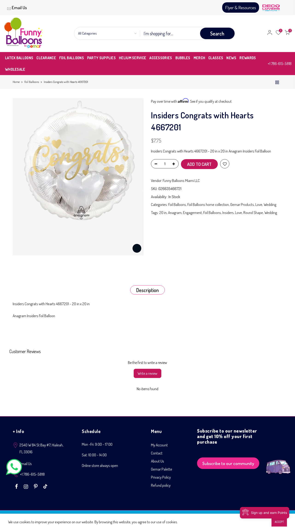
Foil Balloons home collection (208, 204)
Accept (279, 522)
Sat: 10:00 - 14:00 (94, 454)
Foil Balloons (31, 82)
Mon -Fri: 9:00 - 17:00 (97, 444)
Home (16, 82)
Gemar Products (242, 204)
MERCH (199, 58)
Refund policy (161, 485)
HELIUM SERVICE (132, 58)
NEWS (231, 58)
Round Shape (253, 212)
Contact (156, 453)
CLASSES (215, 58)
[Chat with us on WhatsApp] (14, 468)
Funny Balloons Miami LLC (181, 180)
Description (147, 290)
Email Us (19, 7)
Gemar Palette (161, 469)
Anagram (175, 212)
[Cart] (287, 33)
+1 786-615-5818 (280, 63)
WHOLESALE (15, 69)
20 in (163, 212)
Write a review (147, 373)
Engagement (192, 212)
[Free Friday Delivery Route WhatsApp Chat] (278, 463)
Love (258, 204)
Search (217, 33)
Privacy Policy (161, 477)
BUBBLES (182, 58)
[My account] (269, 33)
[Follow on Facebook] (17, 486)
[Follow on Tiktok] (45, 486)
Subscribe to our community (228, 463)
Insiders (228, 212)
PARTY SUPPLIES (101, 58)
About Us (157, 461)
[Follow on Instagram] (26, 486)
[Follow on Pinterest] (36, 486)
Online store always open (100, 465)
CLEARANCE (46, 58)
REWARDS (247, 58)
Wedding (270, 204)
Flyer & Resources (240, 7)
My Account (159, 444)
